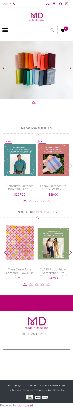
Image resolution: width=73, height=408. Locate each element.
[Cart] (63, 31)
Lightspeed (15, 389)
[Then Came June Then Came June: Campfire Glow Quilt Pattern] (20, 243)
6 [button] (51, 102)
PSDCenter (58, 389)
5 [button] (45, 102)
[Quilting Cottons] (36, 70)
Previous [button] (3, 67)
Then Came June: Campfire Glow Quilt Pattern (19, 271)
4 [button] (39, 102)
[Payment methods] (29, 397)
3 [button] (34, 102)
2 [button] (28, 102)
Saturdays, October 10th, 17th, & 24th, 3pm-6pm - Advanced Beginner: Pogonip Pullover (20, 188)
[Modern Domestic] (36, 16)
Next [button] (69, 67)
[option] (36, 70)
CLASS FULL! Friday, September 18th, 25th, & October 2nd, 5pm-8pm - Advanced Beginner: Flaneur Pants (53, 271)
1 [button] (22, 102)
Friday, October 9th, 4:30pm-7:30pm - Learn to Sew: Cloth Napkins (53, 188)
